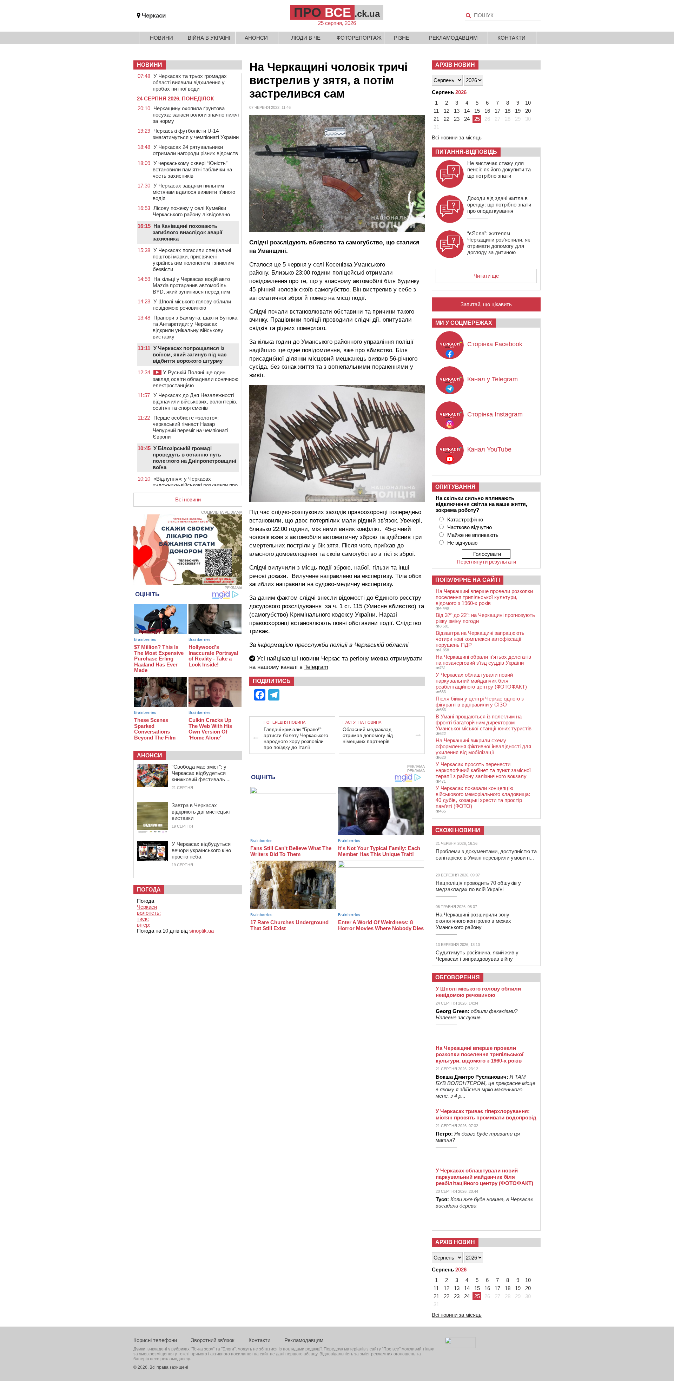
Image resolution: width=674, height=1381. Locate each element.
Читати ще (486, 276)
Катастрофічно (465, 519)
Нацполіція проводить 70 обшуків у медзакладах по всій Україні (478, 886)
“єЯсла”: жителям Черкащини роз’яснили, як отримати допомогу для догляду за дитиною (498, 242)
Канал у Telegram (492, 379)
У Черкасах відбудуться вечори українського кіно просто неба (201, 850)
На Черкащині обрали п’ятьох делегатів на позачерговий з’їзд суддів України (483, 660)
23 (457, 119)
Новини (161, 38)
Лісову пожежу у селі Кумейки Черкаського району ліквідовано (191, 211)
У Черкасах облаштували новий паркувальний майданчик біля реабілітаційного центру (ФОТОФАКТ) (481, 681)
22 (446, 119)
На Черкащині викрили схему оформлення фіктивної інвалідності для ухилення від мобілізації (483, 746)
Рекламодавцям (453, 38)
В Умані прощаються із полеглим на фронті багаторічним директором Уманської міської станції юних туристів (483, 722)
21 (436, 119)
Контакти (511, 38)
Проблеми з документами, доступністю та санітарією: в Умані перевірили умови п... (486, 854)
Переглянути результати (486, 562)
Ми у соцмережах (463, 323)
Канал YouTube (489, 449)
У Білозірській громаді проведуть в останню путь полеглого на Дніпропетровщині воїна (194, 457)
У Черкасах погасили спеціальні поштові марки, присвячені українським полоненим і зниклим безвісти (193, 259)
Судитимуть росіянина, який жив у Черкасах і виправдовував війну (477, 955)
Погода (149, 890)
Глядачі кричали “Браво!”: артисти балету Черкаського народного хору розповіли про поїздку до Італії (296, 738)
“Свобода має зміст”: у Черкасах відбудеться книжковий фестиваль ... (201, 773)
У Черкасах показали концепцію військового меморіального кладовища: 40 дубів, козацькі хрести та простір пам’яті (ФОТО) (483, 797)
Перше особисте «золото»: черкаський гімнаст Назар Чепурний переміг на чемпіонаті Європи (190, 427)
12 (446, 111)
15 (477, 111)
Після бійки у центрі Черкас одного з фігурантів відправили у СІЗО (480, 702)
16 (487, 111)
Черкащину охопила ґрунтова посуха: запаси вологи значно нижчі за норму (196, 114)
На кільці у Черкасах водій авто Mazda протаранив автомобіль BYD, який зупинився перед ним (191, 285)
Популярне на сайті (467, 580)
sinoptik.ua (201, 931)
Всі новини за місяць (457, 137)
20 (528, 111)
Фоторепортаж (359, 38)
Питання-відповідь (466, 152)
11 (436, 111)
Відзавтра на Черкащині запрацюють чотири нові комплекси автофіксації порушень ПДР (480, 639)
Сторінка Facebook (494, 344)
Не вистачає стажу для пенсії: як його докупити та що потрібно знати (499, 169)
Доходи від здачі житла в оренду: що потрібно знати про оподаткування (499, 204)
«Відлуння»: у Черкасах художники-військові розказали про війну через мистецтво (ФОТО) (195, 485)
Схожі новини (457, 830)
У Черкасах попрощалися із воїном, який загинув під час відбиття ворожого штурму (189, 354)
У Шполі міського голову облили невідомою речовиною (192, 304)
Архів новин (455, 65)
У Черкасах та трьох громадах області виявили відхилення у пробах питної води (190, 82)
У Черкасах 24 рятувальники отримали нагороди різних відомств (195, 150)
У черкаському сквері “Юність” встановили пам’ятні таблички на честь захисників (192, 169)
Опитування (455, 487)
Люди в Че (306, 38)
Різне (401, 38)
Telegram (316, 667)
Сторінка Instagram (495, 414)
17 (497, 111)
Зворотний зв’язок (212, 1340)
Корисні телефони (155, 1340)
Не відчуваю (462, 543)
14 (467, 111)
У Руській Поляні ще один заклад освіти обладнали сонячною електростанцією (195, 378)
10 (528, 103)
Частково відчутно (469, 527)
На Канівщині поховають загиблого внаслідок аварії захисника (187, 232)
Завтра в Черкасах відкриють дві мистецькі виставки (201, 811)
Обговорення (457, 977)
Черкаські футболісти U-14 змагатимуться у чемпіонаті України (196, 134)
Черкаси (154, 15)
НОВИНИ (149, 65)
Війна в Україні (209, 38)
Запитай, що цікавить (486, 304)
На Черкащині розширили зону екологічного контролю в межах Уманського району (473, 921)
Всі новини (188, 499)
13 (457, 111)
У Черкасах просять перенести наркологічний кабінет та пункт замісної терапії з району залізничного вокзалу (483, 770)
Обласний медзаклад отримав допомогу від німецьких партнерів (368, 735)
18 (507, 111)
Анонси (256, 38)
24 (467, 119)
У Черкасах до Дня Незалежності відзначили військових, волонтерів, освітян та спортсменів (195, 401)
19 (518, 111)
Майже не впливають (472, 535)
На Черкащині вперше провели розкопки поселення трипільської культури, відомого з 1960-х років (484, 597)
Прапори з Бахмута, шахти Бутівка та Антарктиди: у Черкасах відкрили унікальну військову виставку (195, 327)
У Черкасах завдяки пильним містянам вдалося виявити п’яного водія (194, 192)
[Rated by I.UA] (460, 1346)
